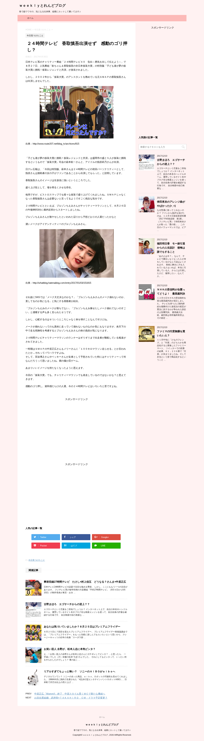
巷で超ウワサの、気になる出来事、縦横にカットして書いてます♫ (102, 730)
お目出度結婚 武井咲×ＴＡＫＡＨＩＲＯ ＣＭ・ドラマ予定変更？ (70, 697)
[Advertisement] (76, 432)
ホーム (30, 18)
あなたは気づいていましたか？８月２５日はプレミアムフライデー (82, 626)
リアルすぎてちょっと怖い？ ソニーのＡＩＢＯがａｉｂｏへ (79, 671)
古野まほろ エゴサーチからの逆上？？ (67, 604)
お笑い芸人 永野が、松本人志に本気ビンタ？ (69, 649)
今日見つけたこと (36, 560)
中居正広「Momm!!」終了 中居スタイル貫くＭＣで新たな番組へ (69, 693)
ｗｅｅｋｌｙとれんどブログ (42, 5)
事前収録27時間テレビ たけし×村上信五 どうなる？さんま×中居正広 (85, 581)
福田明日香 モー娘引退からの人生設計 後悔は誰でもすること (171, 247)
